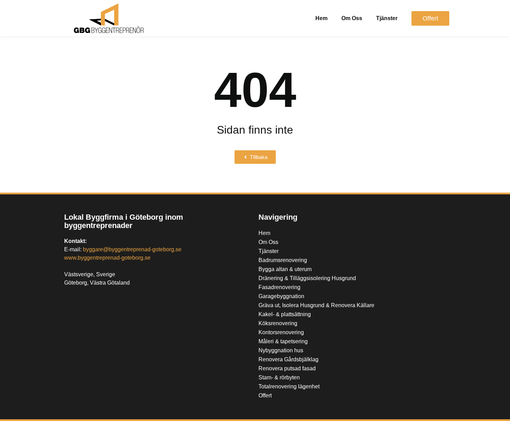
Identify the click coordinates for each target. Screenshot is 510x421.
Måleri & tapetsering (283, 341)
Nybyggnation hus (280, 350)
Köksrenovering (277, 323)
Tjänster (387, 18)
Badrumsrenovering (282, 260)
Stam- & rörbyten (279, 377)
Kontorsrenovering (281, 332)
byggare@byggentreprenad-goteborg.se (132, 249)
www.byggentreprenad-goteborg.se (107, 258)
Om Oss (351, 18)
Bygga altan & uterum (285, 269)
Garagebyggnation (281, 296)
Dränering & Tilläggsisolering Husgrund (307, 278)
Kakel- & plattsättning (284, 314)
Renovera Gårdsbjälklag (288, 359)
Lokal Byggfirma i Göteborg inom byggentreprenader (123, 221)
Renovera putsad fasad (287, 368)
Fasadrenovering (279, 287)
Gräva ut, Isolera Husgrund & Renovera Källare (316, 305)
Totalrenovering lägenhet (289, 386)
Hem (321, 18)
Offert (265, 395)
